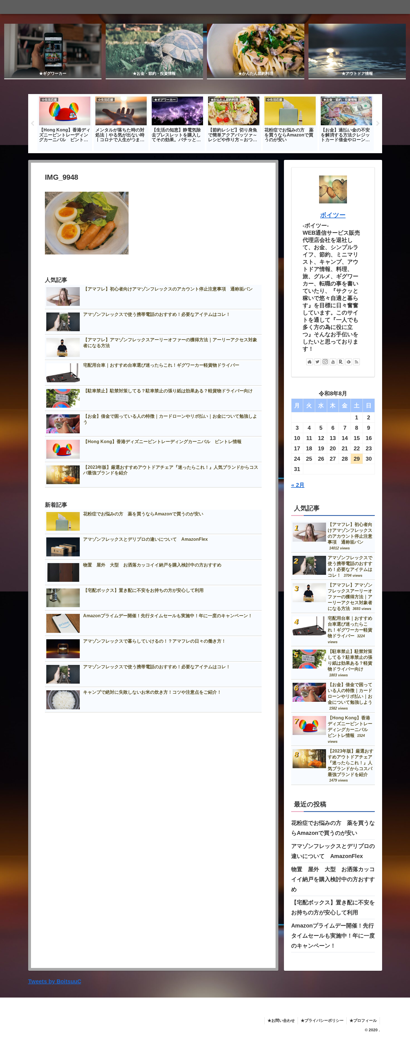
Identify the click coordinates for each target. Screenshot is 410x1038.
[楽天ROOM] (340, 362)
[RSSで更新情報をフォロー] (356, 362)
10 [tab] (230, 157)
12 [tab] (247, 157)
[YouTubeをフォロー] (333, 362)
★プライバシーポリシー (322, 1020)
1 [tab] (155, 157)
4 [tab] (180, 157)
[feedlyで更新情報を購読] (348, 362)
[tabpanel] (64, 123)
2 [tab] (163, 157)
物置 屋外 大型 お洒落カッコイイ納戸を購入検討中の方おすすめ (333, 879)
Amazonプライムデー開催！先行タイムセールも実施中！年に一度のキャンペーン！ (333, 935)
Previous (32, 123)
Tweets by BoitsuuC (54, 981)
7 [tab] (205, 157)
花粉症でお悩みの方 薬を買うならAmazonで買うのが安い (333, 828)
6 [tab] (196, 157)
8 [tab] (213, 157)
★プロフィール (363, 1020)
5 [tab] (188, 157)
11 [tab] (238, 157)
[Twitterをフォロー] (317, 362)
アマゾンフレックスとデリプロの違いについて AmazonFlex (333, 851)
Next (378, 123)
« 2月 (298, 485)
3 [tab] (171, 157)
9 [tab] (222, 157)
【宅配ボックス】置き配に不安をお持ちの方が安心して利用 (333, 907)
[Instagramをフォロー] (325, 362)
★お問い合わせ (281, 1020)
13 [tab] (255, 157)
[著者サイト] (309, 362)
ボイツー (333, 215)
